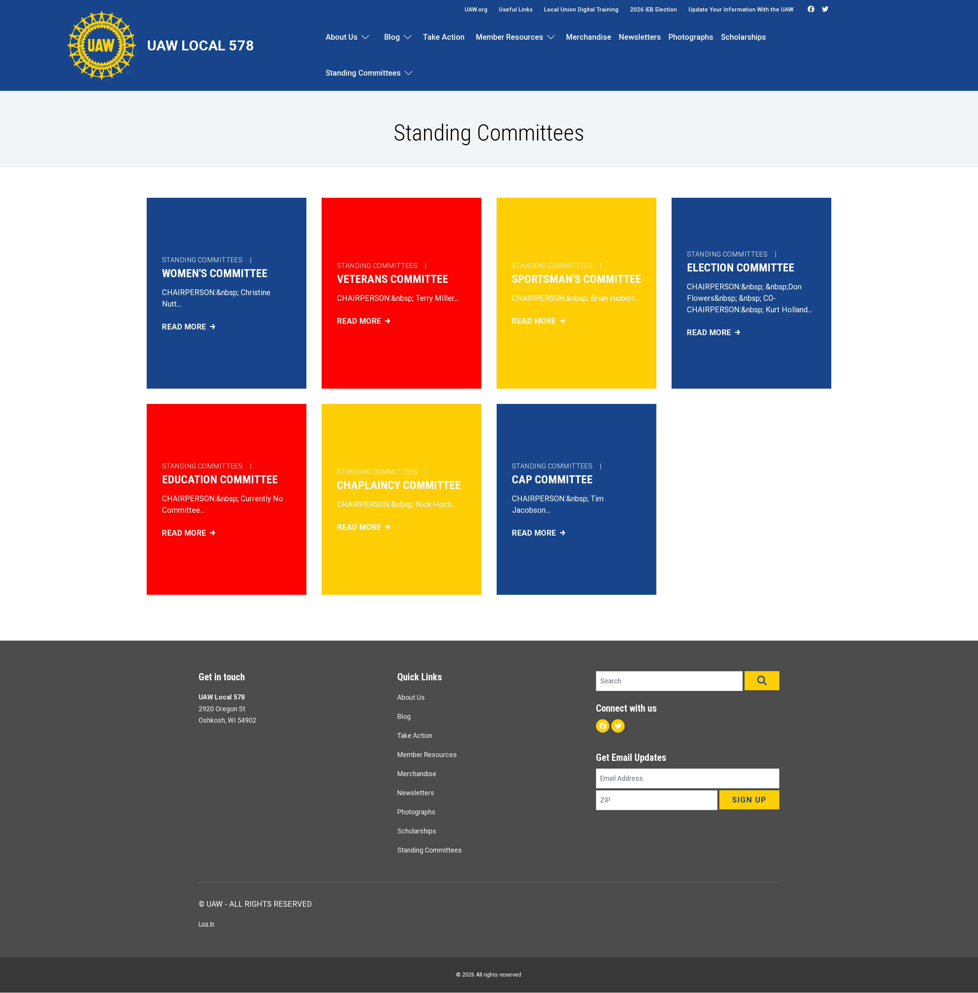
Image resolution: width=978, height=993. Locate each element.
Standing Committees (363, 73)
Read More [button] (204, 327)
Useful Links (516, 9)
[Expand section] (365, 37)
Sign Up (749, 799)
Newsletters (640, 37)
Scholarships (743, 37)
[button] (762, 680)
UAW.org (476, 9)
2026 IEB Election (653, 9)
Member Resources (509, 37)
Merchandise (588, 37)
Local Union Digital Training (581, 9)
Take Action (444, 37)
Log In (206, 923)
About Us (341, 37)
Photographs (691, 37)
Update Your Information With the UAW (740, 9)
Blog (392, 37)
